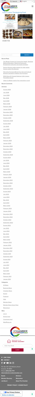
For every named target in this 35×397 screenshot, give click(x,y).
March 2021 (6, 273)
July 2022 (6, 228)
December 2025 (8, 112)
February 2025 (7, 140)
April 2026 (6, 101)
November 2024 (8, 149)
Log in (5, 314)
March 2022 (6, 239)
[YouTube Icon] (7, 363)
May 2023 (6, 200)
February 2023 (7, 208)
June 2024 (6, 163)
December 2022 (8, 214)
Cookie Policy (23, 385)
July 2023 (6, 194)
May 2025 (6, 132)
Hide (4, 299)
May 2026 (6, 98)
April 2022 (6, 237)
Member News (7, 302)
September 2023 (8, 189)
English (24, 1)
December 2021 (7, 248)
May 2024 (6, 166)
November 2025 (8, 115)
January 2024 (7, 177)
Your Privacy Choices (13, 392)
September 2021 (8, 256)
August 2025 (7, 123)
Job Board (4, 381)
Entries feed (6, 316)
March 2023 (6, 206)
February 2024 (7, 174)
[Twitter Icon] (5, 363)
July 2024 (6, 160)
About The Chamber (22, 381)
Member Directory (6, 378)
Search (14, 1)
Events (5, 294)
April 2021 (6, 271)
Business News (7, 288)
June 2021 (6, 265)
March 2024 (6, 172)
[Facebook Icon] (2, 363)
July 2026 (6, 92)
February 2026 (7, 106)
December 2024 (8, 146)
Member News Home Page (10, 305)
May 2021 (6, 268)
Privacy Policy (12, 385)
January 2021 (7, 279)
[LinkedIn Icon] (11, 363)
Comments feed (7, 319)
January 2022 (7, 245)
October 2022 (7, 220)
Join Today (7, 357)
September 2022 (8, 222)
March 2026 (6, 104)
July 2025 (6, 126)
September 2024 (8, 155)
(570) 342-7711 (10, 371)
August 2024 (7, 157)
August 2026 (7, 89)
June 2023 (6, 197)
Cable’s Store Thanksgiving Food (14, 12)
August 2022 (7, 225)
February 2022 (7, 242)
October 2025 (7, 118)
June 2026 (6, 95)
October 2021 (7, 254)
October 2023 (7, 186)
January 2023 (7, 211)
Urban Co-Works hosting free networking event (16, 80)
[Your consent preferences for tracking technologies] (32, 394)
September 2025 (8, 121)
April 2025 (6, 135)
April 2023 (6, 203)
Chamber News (7, 291)
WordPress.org (7, 322)
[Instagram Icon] (13, 363)
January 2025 (7, 143)
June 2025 (6, 129)
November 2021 (7, 251)
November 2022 (8, 217)
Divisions (18, 375)
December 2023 (8, 180)
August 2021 (6, 259)
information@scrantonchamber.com (11, 373)
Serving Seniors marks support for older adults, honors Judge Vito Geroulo (16, 68)
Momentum (6, 308)
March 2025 (6, 138)
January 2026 (7, 109)
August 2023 (7, 191)
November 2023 (8, 183)
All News (5, 285)
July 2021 (6, 262)
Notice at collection (8, 395)
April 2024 (6, 169)
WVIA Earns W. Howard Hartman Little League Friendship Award (16, 77)
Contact (6, 360)
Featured (5, 296)
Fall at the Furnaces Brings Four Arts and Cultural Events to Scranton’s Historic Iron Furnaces (17, 72)
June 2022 (6, 231)
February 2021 (7, 276)
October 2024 (7, 152)
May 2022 (6, 234)
